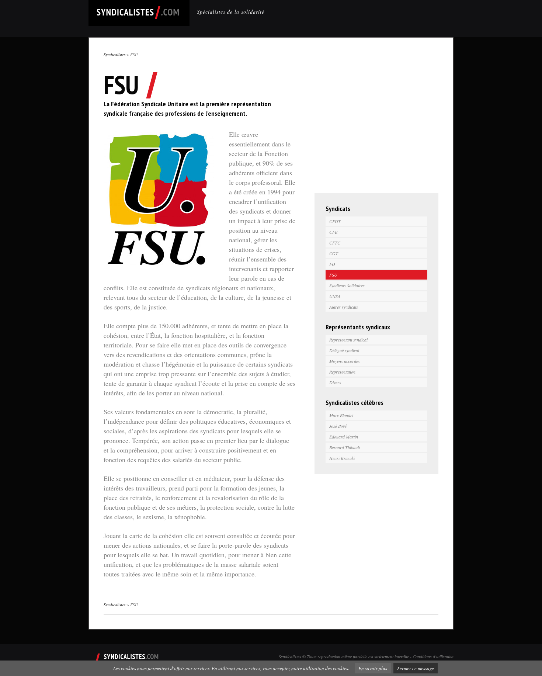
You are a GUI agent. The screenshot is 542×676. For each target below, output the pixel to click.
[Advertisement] (376, 130)
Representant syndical (348, 340)
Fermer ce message (415, 668)
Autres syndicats (343, 307)
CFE (333, 232)
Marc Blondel (341, 415)
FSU (333, 275)
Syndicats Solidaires (347, 285)
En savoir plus (372, 668)
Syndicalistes (114, 54)
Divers (335, 382)
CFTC (334, 243)
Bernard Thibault (344, 447)
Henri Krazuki (342, 458)
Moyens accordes (344, 361)
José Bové (338, 426)
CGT (333, 253)
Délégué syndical (344, 350)
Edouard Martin (343, 437)
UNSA (334, 296)
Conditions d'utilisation (433, 656)
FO (332, 264)
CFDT (335, 221)
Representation (342, 372)
